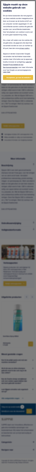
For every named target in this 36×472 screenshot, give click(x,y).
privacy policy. (24, 48)
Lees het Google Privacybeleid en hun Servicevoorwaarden (17, 64)
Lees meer (6, 72)
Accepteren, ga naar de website (18, 77)
